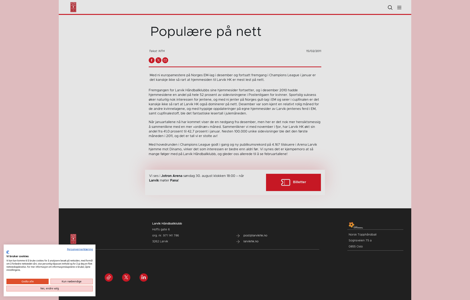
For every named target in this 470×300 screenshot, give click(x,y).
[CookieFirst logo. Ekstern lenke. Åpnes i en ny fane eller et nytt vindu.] (7, 252)
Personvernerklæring (80, 249)
